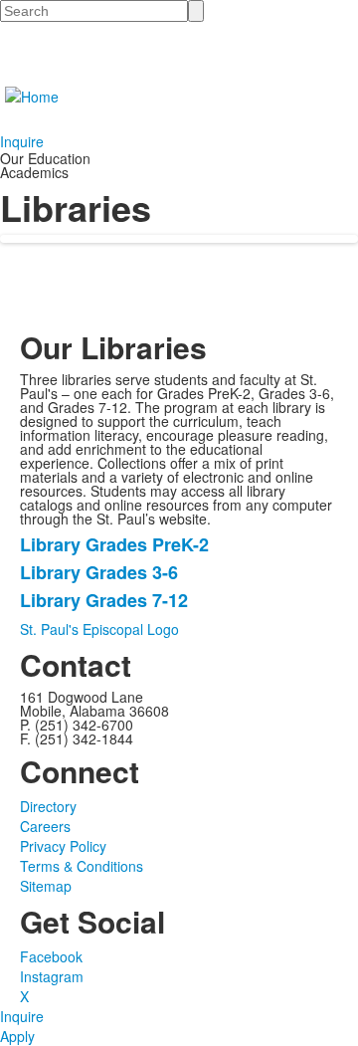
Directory (48, 806)
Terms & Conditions (81, 866)
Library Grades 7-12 (104, 600)
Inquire (22, 141)
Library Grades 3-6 (99, 572)
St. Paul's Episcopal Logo (99, 629)
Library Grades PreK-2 (114, 544)
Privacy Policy (63, 846)
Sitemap (46, 886)
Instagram (52, 976)
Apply (17, 1036)
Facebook (51, 956)
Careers (45, 826)
